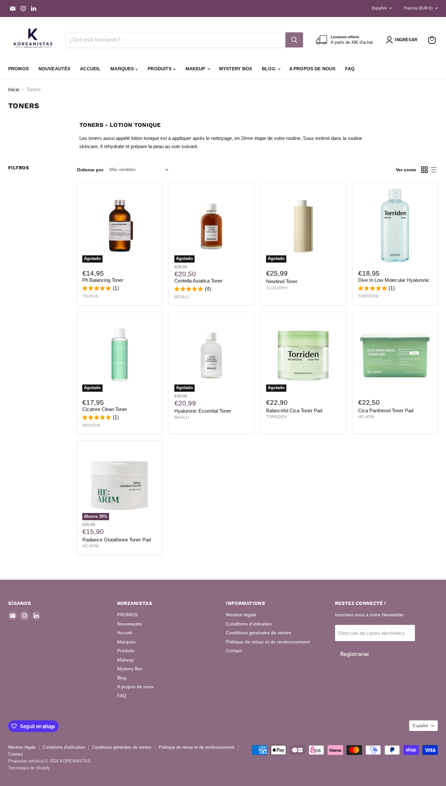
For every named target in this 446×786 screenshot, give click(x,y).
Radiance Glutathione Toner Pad (116, 539)
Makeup (196, 68)
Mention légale (241, 614)
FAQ (350, 68)
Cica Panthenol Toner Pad (385, 410)
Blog (269, 68)
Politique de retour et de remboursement (268, 641)
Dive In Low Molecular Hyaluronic (394, 280)
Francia (418, 8)
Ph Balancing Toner (102, 280)
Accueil (90, 68)
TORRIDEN (368, 296)
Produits (160, 68)
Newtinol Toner (281, 281)
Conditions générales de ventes (258, 632)
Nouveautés (54, 68)
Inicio (13, 89)
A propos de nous (312, 68)
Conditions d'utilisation (249, 623)
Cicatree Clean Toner (104, 409)
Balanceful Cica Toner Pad (294, 410)
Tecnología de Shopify (29, 767)
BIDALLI (181, 297)
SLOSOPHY (277, 288)
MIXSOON (91, 425)
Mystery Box (235, 68)
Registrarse (354, 654)
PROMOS (18, 68)
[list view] (433, 169)
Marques (122, 68)
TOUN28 (90, 296)
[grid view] (424, 169)
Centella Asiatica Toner (198, 280)
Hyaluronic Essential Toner (202, 411)
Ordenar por (90, 169)
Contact (234, 650)
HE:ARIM (366, 417)
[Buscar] (294, 39)
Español (379, 8)
